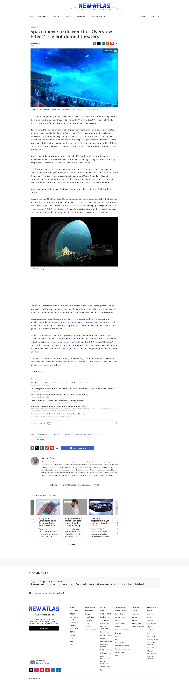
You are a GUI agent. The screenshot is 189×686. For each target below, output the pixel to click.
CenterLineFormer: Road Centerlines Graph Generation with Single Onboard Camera (57, 414)
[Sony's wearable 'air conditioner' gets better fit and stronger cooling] (74, 507)
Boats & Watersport (104, 628)
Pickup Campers (106, 653)
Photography (119, 642)
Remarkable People (122, 646)
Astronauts (42, 439)
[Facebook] (94, 43)
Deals (117, 655)
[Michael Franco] (35, 461)
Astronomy (151, 617)
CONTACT (74, 638)
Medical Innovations (151, 652)
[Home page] (94, 6)
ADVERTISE (74, 629)
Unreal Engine (59, 212)
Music (117, 636)
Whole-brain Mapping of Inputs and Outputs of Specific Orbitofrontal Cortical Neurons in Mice (60, 383)
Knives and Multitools (104, 646)
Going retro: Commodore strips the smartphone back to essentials (47, 522)
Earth (99, 434)
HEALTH (150, 630)
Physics (150, 627)
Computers (119, 614)
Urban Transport (138, 627)
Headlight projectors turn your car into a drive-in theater (100, 522)
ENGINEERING (42, 16)
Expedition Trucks (106, 641)
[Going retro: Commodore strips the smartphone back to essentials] (48, 507)
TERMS (72, 632)
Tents (102, 670)
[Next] (115, 520)
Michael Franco (48, 458)
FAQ (71, 645)
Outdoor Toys (105, 617)
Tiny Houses (104, 620)
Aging (149, 633)
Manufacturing (90, 617)
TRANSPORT (80, 16)
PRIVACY (73, 635)
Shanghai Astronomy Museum (62, 322)
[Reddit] (107, 43)
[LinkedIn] (103, 43)
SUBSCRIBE (142, 16)
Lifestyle (118, 633)
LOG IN (151, 16)
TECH (68, 16)
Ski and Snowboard (104, 662)
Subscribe (44, 628)
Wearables (67, 502)
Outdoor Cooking (106, 650)
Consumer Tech (43, 502)
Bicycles (135, 617)
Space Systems (90, 630)
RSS (71, 641)
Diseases (150, 648)
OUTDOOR (56, 16)
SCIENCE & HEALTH (98, 16)
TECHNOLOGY (120, 607)
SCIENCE (150, 611)
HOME (31, 16)
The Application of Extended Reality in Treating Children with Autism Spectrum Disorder (58, 394)
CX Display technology (58, 209)
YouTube (61, 348)
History (117, 627)
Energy (87, 614)
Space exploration (83, 434)
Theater (56, 434)
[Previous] (34, 520)
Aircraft (134, 611)
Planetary (107, 342)
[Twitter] (99, 43)
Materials (88, 620)
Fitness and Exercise (151, 643)
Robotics (88, 627)
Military (87, 623)
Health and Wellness (151, 657)
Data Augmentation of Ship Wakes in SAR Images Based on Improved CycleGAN (57, 400)
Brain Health (151, 636)
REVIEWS (73, 625)
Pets (116, 639)
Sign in (35, 581)
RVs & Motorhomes (105, 657)
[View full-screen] (115, 51)
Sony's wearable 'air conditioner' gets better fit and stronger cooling (73, 522)
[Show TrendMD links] (117, 423)
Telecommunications (122, 649)
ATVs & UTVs (105, 623)
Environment (151, 623)
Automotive (136, 614)
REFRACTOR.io (152, 607)
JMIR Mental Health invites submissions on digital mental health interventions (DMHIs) (58, 406)
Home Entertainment (122, 630)
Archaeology (151, 614)
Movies (68, 434)
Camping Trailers (106, 635)
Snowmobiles (105, 667)
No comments (80, 448)
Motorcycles (136, 623)
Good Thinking (120, 623)
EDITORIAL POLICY (74, 618)
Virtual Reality (120, 652)
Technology (35, 27)
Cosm (41, 371)
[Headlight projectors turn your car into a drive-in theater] (100, 507)
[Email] (116, 43)
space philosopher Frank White (65, 342)
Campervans (104, 632)
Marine (134, 620)
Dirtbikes (103, 638)
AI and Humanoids (121, 611)
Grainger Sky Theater (95, 322)
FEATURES (74, 622)
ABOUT (72, 614)
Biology (150, 620)
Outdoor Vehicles (106, 614)
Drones (117, 620)
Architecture (89, 611)
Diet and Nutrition (153, 639)
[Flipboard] (112, 43)
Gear (102, 611)
